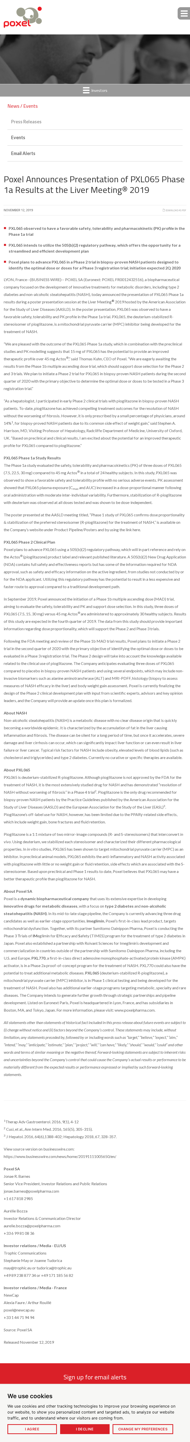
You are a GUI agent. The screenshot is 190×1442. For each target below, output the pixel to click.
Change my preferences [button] (142, 1429)
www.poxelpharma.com (135, 1010)
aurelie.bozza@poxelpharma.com (32, 1225)
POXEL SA (74, 279)
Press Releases (26, 121)
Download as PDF (175, 210)
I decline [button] (85, 1429)
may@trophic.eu (17, 1267)
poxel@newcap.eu (19, 1310)
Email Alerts (23, 153)
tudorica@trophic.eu (54, 1267)
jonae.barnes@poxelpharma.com (31, 1191)
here (136, 529)
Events (18, 137)
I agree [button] (32, 1429)
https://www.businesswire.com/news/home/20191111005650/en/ (60, 1156)
